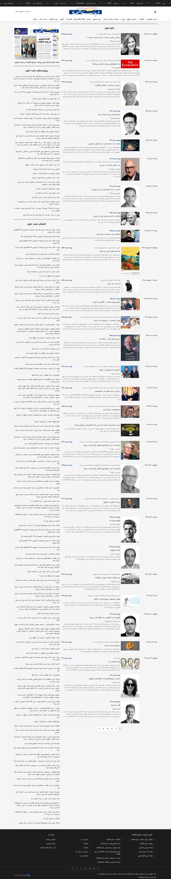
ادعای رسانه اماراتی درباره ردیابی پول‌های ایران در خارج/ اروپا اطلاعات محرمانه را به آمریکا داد (37, 515)
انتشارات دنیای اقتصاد (113, 839)
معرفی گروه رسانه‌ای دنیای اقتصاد (142, 839)
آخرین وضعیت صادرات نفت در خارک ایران (46, 349)
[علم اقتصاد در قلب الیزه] (130, 411)
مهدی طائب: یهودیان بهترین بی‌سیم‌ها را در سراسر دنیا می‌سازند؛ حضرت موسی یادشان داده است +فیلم (38, 104)
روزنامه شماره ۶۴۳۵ (66, 465)
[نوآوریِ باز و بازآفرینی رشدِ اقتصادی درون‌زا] (130, 625)
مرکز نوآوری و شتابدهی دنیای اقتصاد (108, 848)
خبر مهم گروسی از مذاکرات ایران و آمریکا (46, 99)
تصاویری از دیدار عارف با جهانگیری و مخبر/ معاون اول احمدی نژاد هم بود (37, 489)
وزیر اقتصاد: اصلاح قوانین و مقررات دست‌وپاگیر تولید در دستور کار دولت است (38, 259)
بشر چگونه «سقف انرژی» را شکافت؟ (107, 577)
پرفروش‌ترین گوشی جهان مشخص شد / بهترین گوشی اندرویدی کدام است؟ (37, 119)
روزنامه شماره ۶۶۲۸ (66, 82)
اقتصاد (141, 19)
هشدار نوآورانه (115, 550)
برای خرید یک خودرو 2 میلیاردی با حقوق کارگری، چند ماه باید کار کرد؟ (36, 761)
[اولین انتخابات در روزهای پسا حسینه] (130, 322)
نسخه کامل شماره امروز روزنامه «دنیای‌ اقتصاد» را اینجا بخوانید (37, 62)
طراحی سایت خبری (22, 875)
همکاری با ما (84, 856)
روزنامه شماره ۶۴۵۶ (66, 406)
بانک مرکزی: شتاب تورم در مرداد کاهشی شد (45, 501)
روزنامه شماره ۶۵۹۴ (115, 213)
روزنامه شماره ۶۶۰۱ (115, 186)
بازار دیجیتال (96, 19)
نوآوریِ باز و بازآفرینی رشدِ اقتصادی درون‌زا (105, 617)
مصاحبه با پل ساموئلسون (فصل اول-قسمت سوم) (102, 445)
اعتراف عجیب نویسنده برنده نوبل (108, 234)
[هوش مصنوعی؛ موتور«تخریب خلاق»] (130, 601)
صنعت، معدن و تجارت (111, 19)
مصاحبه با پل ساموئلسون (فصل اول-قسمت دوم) (102, 468)
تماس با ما (84, 839)
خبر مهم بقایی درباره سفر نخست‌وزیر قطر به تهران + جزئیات (40, 114)
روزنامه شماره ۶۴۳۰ (66, 499)
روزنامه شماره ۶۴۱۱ (66, 658)
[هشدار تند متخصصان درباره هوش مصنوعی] (130, 145)
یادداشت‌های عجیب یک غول (110, 251)
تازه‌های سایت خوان (36, 224)
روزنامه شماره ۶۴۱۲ (66, 642)
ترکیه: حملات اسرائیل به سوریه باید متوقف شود (44, 338)
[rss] (85, 868)
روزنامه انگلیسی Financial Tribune (109, 862)
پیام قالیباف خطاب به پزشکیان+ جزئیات (47, 422)
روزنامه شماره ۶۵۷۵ (115, 231)
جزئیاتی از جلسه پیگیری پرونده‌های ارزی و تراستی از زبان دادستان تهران (38, 482)
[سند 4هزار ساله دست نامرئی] (130, 169)
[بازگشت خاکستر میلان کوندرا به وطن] (130, 218)
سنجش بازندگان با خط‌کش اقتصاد (107, 85)
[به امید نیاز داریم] (130, 286)
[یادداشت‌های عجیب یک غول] (130, 261)
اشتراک (86, 848)
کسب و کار (43, 19)
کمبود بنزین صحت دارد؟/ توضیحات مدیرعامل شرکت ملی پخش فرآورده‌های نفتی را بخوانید (39, 183)
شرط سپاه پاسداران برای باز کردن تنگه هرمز (46, 197)
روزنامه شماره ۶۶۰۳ (114, 159)
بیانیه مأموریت (50, 843)
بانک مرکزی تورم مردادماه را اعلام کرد (47, 193)
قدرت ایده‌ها (115, 705)
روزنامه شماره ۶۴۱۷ (115, 614)
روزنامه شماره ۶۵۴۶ (66, 280)
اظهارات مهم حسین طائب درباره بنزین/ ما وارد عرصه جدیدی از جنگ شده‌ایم (37, 431)
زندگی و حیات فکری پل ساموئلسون (107, 391)
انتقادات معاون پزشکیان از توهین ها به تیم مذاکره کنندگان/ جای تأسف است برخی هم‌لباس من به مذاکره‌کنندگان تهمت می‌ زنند (38, 308)
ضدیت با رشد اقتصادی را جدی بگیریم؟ (106, 189)
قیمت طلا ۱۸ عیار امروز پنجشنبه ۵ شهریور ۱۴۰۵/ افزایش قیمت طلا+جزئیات (39, 242)
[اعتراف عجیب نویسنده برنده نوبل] (130, 236)
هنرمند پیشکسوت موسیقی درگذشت (48, 189)
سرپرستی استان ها (82, 852)
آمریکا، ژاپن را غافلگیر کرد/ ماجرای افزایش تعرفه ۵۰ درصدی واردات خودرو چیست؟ (38, 380)
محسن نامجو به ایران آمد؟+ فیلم (49, 313)
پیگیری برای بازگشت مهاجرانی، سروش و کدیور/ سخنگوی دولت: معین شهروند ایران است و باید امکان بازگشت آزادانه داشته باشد (37, 86)
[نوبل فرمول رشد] (130, 663)
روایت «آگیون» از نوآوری (111, 502)
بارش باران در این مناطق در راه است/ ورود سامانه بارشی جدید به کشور (38, 319)
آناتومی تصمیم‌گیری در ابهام (110, 370)
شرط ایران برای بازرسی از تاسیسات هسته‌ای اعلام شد (43, 110)
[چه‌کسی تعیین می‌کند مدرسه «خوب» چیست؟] (130, 44)
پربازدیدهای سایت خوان (36, 70)
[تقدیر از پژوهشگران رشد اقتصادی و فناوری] (130, 686)
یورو (152, 3)
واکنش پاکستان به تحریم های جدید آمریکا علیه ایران (43, 254)
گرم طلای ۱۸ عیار (25, 3)
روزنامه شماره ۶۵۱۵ (115, 299)
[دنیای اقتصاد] (85, 12)
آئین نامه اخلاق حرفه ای (47, 848)
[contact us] (77, 868)
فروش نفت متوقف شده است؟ (49, 276)
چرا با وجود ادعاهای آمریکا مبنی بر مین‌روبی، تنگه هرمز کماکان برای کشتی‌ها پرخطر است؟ (37, 469)
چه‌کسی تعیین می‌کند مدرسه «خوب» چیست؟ (103, 37)
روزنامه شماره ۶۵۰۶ (66, 317)
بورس (123, 19)
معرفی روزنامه (50, 839)
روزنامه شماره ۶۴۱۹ (66, 596)
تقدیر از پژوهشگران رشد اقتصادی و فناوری (104, 678)
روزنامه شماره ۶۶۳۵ (66, 34)
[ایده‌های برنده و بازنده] (130, 646)
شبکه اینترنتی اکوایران (146, 848)
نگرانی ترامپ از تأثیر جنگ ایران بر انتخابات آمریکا (43, 272)
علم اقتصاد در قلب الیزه (111, 409)
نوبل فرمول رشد (114, 661)
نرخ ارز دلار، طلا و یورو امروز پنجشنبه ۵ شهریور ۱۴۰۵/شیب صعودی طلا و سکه (37, 358)
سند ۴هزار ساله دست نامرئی (110, 165)
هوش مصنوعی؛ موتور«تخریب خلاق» (107, 599)
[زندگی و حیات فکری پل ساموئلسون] (130, 394)
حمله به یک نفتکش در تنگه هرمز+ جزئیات (46, 178)
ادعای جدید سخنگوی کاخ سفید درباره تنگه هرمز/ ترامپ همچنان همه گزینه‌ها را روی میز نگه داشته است (37, 266)
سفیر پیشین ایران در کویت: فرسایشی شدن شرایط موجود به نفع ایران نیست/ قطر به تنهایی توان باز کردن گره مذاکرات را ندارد (37, 126)
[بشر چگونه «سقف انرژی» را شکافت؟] (130, 578)
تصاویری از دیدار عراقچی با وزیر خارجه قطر (46, 375)
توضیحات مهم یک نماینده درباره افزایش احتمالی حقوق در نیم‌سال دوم (38, 416)
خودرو (89, 19)
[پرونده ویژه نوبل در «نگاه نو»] (130, 348)
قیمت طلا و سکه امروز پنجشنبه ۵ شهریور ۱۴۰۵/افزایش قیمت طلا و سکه (37, 248)
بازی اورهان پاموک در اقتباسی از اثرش (106, 302)
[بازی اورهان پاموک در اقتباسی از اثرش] (130, 304)
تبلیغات (85, 843)
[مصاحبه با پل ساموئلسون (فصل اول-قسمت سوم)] (130, 450)
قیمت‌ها (69, 19)
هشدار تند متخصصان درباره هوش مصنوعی (104, 143)
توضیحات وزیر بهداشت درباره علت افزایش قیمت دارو (42, 443)
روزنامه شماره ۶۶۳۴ (66, 61)
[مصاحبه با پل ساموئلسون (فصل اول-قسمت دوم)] (130, 478)
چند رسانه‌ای (53, 19)
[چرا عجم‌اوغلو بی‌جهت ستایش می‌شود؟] (130, 64)
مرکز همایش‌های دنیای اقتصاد (110, 843)
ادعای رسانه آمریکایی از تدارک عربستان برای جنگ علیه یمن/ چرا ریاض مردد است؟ (37, 301)
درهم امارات (127, 3)
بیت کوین (104, 3)
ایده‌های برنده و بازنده (112, 645)
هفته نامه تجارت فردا (146, 852)
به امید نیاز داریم (114, 283)
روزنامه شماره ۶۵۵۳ (66, 248)
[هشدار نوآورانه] (130, 557)
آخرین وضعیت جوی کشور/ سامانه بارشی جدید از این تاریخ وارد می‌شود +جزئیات (38, 203)
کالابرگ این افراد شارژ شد (52, 521)
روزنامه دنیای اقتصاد (146, 843)
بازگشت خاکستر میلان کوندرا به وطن (106, 216)
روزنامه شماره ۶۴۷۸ (66, 366)
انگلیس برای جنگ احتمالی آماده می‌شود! (46, 169)
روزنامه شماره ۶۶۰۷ (115, 140)
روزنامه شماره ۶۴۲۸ (114, 517)
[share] (81, 868)
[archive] (73, 868)
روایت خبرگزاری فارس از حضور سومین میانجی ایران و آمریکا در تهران (37, 324)
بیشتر (35, 19)
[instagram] (98, 868)
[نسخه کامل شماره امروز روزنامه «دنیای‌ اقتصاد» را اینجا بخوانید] (36, 42)
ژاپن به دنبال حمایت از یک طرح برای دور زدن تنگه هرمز (41, 215)
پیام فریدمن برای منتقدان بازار (109, 114)
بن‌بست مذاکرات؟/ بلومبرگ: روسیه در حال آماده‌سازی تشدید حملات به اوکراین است (37, 209)
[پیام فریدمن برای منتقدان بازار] (130, 122)
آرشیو (62, 19)
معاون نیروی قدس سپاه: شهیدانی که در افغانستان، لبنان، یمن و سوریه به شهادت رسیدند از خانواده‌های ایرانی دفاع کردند (39, 396)
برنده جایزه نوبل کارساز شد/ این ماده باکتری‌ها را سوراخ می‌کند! (97, 425)
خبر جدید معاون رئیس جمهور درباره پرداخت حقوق (42, 165)
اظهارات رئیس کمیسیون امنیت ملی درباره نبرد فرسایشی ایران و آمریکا (37, 426)
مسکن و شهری (132, 19)
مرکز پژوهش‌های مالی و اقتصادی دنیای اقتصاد (107, 853)
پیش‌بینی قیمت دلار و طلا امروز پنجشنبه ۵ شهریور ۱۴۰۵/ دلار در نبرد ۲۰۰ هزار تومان (37, 93)
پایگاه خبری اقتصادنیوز (145, 856)
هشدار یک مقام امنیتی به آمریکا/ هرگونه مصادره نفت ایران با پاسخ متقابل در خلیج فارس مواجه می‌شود (37, 288)
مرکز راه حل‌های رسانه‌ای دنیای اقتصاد (108, 858)
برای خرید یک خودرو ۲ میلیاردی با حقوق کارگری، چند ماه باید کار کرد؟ (38, 462)
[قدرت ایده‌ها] (130, 712)
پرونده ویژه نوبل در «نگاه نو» (109, 339)
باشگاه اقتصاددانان (79, 19)
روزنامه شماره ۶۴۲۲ (66, 574)
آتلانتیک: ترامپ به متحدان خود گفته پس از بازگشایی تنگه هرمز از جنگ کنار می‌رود (38, 343)
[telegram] (89, 868)
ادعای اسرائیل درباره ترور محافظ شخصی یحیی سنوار (42, 364)
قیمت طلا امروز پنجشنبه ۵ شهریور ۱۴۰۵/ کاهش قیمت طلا (40, 236)
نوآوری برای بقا (115, 520)
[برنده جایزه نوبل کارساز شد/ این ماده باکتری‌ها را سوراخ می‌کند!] (130, 430)
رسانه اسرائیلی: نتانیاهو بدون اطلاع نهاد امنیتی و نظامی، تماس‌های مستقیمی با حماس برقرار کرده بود (37, 152)
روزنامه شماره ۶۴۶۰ (66, 388)
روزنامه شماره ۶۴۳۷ (66, 442)
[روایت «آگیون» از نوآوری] (130, 503)
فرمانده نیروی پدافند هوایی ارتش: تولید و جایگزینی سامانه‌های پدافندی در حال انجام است (39, 159)
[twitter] (94, 868)
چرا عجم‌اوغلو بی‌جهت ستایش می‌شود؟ (106, 64)
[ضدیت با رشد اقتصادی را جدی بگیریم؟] (130, 196)
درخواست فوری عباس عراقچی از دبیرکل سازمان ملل (43, 131)
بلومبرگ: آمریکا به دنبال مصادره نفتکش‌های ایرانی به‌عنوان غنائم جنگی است (36, 449)
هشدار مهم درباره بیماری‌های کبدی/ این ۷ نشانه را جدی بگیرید (39, 525)
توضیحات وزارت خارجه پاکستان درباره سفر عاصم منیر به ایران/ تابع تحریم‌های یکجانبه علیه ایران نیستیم (38, 137)
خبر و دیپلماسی (151, 19)
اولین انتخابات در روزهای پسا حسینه (107, 320)
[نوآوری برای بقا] (130, 529)
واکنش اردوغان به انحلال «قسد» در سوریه (46, 173)
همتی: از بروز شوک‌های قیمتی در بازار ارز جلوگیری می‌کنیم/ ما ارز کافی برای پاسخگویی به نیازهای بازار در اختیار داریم (37, 409)
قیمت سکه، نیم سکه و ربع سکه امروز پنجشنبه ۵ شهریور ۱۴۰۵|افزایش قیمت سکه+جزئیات (37, 231)
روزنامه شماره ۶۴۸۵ (114, 336)
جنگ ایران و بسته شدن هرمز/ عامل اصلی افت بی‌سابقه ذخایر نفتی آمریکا (37, 281)
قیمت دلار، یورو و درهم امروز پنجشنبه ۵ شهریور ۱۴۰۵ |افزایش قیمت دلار (37, 369)
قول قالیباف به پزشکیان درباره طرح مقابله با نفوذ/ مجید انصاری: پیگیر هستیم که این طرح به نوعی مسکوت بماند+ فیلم (37, 475)
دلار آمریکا (51, 3)
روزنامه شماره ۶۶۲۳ (114, 111)
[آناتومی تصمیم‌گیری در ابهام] (130, 371)
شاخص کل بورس (78, 3)
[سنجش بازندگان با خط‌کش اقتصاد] (130, 93)
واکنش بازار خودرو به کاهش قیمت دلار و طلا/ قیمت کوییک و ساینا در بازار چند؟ (37, 403)
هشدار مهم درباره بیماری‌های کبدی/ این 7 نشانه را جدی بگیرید (39, 823)
